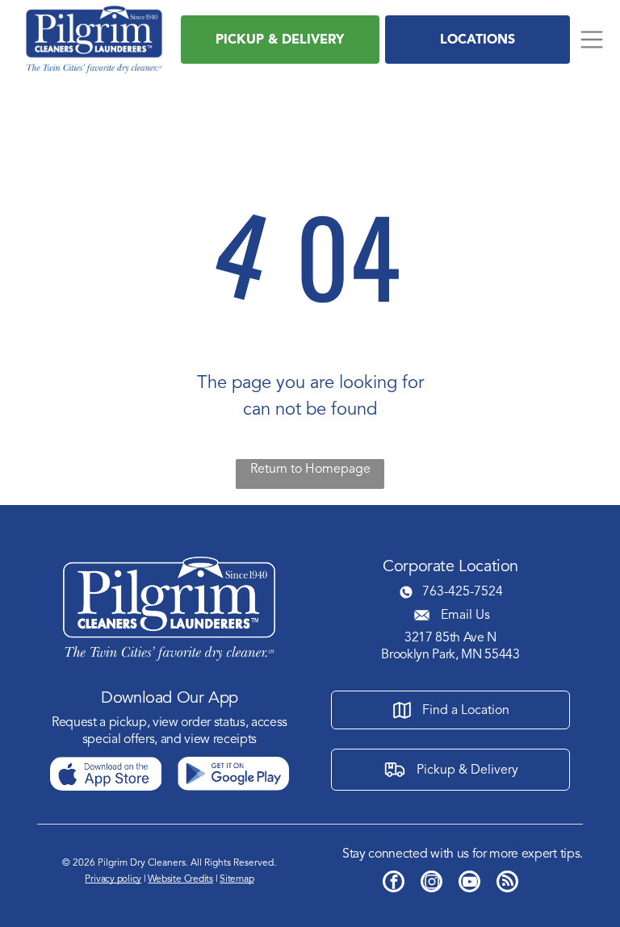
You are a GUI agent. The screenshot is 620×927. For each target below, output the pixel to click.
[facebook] (393, 883)
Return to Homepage (310, 469)
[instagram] (431, 883)
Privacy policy (113, 878)
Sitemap (236, 878)
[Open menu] (592, 39)
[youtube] (469, 883)
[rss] (507, 883)
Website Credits (180, 878)
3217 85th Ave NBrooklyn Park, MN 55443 (450, 645)
